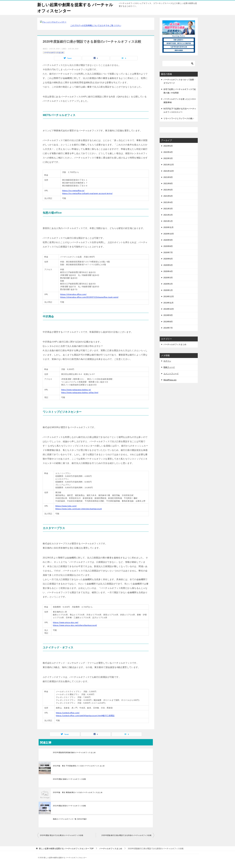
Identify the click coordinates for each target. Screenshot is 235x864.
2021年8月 (168, 183)
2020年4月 (168, 271)
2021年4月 (168, 202)
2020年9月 (168, 240)
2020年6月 (168, 259)
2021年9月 (168, 177)
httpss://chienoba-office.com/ (73, 294)
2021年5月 (168, 196)
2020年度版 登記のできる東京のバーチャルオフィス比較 (61, 835)
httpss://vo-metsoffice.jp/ (73, 190)
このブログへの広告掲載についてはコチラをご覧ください (95, 25)
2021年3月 (168, 209)
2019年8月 (168, 322)
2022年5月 (168, 146)
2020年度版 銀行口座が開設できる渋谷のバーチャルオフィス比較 (126, 835)
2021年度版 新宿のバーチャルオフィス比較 (69, 806)
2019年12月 (168, 296)
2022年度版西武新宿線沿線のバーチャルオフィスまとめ (74, 752)
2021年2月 (168, 215)
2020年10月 (168, 234)
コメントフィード (171, 374)
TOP (66, 848)
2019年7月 (168, 328)
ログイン (167, 361)
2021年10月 (168, 171)
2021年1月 (168, 221)
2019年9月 (168, 315)
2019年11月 (168, 303)
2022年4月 (168, 152)
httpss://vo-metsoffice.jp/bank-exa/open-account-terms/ (87, 193)
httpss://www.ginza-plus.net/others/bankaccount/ (75, 625)
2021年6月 (168, 190)
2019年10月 (168, 309)
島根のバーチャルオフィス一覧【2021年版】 (70, 819)
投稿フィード (169, 367)
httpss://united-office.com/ (68, 713)
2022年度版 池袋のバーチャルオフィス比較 (69, 779)
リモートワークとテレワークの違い (178, 118)
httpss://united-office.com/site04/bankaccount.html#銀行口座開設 (85, 715)
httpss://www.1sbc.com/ (66, 506)
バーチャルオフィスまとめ (54, 53)
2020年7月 (168, 252)
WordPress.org (169, 380)
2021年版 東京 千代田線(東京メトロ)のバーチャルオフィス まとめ (79, 766)
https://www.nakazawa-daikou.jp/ (76, 390)
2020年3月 (168, 278)
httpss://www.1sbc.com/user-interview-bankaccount (78, 509)
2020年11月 (168, 227)
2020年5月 (168, 265)
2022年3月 (168, 158)
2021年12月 (168, 165)
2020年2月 (168, 284)
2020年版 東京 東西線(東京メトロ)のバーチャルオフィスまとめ (77, 792)
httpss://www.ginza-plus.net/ (65, 622)
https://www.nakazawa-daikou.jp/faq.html (79, 392)
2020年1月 (168, 290)
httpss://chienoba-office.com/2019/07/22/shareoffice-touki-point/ (89, 297)
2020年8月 (168, 246)
